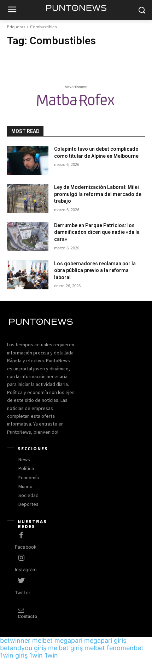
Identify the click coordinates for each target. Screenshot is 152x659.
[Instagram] (21, 558)
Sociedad (28, 495)
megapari (68, 640)
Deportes (28, 504)
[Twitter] (21, 580)
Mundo (25, 486)
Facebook (25, 547)
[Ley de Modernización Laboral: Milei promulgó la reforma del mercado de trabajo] (27, 198)
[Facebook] (21, 535)
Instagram (25, 569)
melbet (42, 640)
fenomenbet (125, 648)
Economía (28, 477)
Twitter (22, 592)
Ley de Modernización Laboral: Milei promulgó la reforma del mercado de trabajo (97, 194)
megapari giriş (105, 640)
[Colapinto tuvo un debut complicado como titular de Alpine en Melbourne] (27, 160)
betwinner (15, 640)
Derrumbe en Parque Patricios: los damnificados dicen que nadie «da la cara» (97, 232)
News (24, 459)
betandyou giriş (23, 648)
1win (36, 655)
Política (26, 468)
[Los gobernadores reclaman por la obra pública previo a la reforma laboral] (27, 274)
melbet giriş (65, 648)
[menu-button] (12, 10)
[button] (141, 10)
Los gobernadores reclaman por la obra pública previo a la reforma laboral (95, 270)
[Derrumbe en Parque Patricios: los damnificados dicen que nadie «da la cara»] (27, 236)
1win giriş (14, 655)
